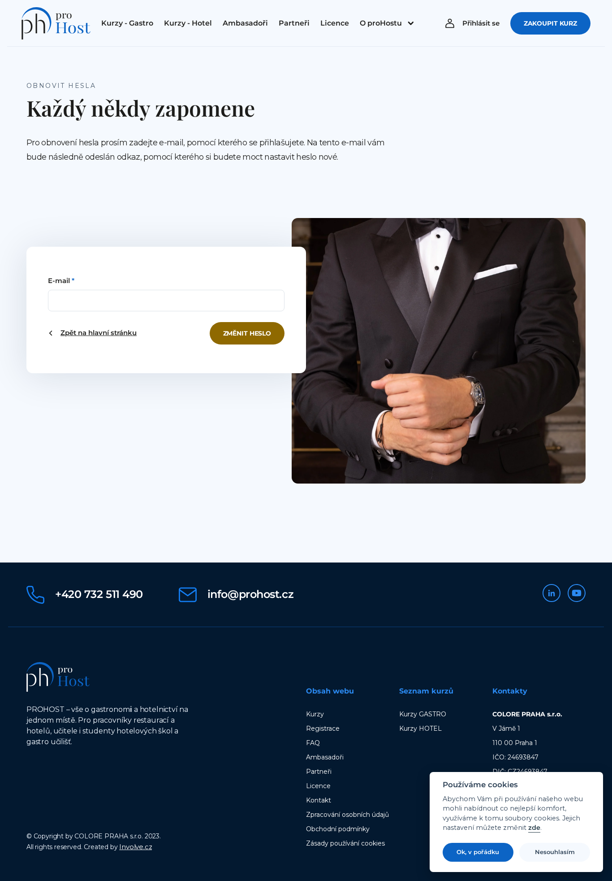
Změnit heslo (247, 333)
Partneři (319, 772)
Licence (318, 786)
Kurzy (315, 714)
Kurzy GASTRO (422, 714)
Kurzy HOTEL (420, 728)
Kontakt (318, 800)
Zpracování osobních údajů (347, 815)
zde (534, 828)
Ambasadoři (325, 757)
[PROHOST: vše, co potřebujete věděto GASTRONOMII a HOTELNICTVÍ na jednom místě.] (56, 23)
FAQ (313, 743)
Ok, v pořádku (478, 852)
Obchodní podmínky (338, 829)
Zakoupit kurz (550, 23)
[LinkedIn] (551, 593)
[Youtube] (577, 593)
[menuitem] (127, 23)
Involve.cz (135, 846)
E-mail (61, 280)
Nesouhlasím (555, 852)
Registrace (323, 728)
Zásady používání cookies (345, 843)
